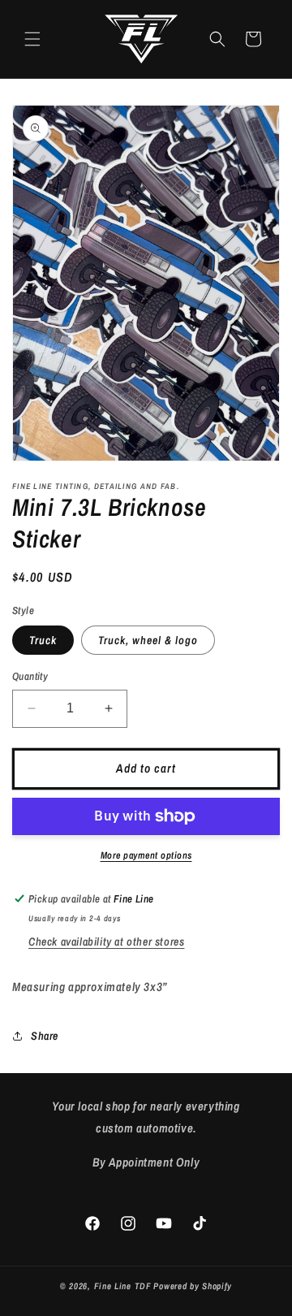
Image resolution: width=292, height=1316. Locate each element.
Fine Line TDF (123, 1286)
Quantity (30, 676)
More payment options (146, 855)
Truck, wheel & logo (148, 640)
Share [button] (44, 1035)
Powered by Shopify (192, 1286)
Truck (43, 640)
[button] (32, 39)
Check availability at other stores (106, 941)
